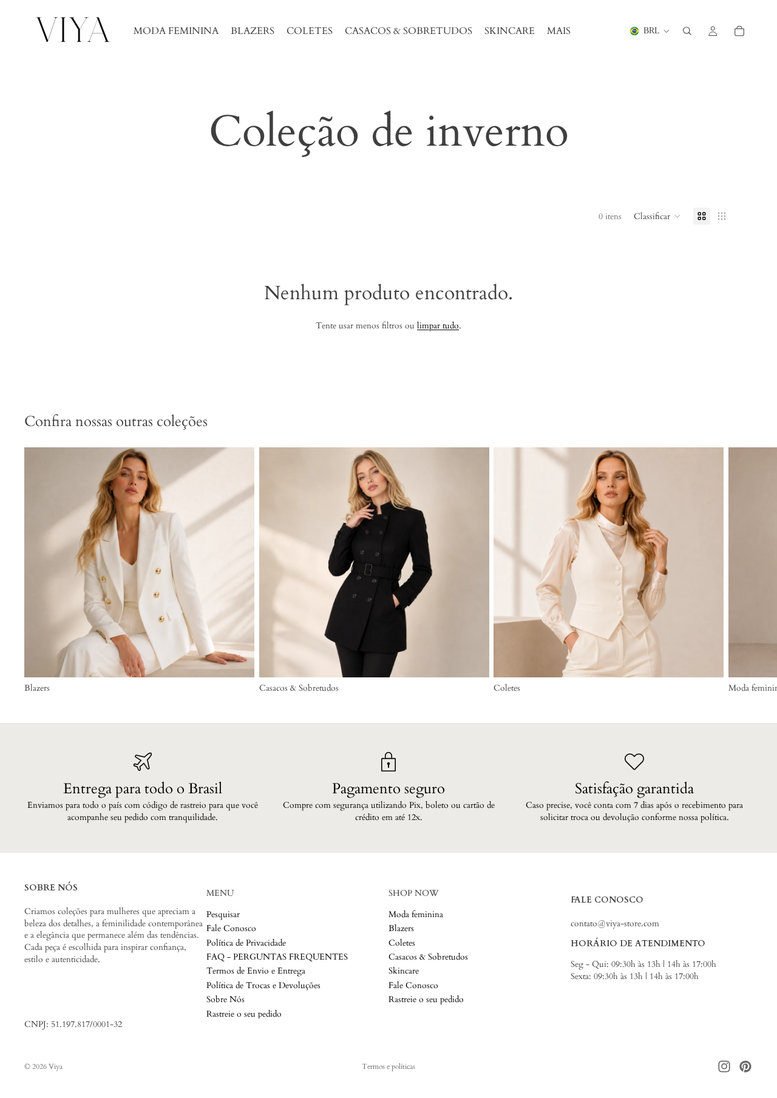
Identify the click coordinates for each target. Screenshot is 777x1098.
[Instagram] (724, 1066)
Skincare (403, 971)
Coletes (401, 942)
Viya (56, 1066)
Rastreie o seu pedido (244, 1013)
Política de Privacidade (246, 942)
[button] (657, 216)
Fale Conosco (231, 928)
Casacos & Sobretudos (428, 957)
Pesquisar (223, 914)
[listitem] (559, 31)
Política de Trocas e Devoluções (263, 985)
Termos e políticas (388, 1066)
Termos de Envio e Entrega (255, 971)
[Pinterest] (745, 1066)
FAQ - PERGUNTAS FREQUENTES (277, 957)
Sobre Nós (225, 999)
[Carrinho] (739, 31)
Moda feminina (415, 914)
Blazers (401, 928)
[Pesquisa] (687, 31)
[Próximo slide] (739, 570)
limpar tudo (438, 325)
